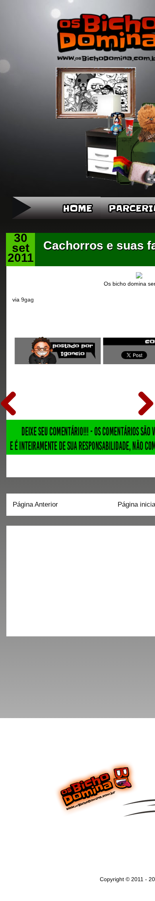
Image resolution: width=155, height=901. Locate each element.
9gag (27, 299)
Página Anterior (35, 504)
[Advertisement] (62, 578)
